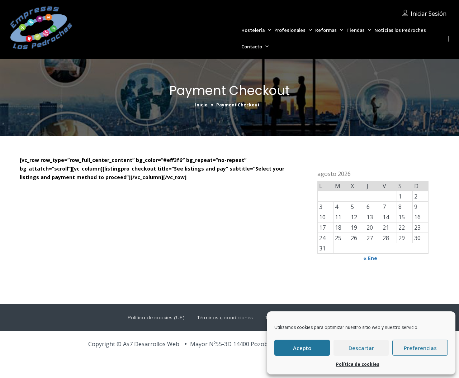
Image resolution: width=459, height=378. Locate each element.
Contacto (251, 47)
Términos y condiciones (225, 317)
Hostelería (253, 30)
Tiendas (355, 30)
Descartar (361, 347)
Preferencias (420, 347)
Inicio (201, 105)
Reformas (326, 30)
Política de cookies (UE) (156, 317)
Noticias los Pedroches (400, 30)
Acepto (302, 347)
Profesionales (290, 30)
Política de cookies (357, 364)
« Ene (370, 258)
